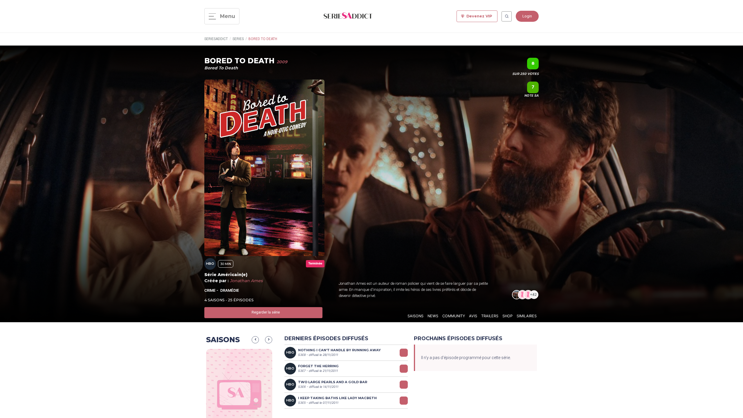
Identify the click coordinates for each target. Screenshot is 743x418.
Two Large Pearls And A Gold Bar (332, 382)
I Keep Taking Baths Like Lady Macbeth (337, 398)
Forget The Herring (318, 366)
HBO (210, 264)
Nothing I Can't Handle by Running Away (339, 350)
